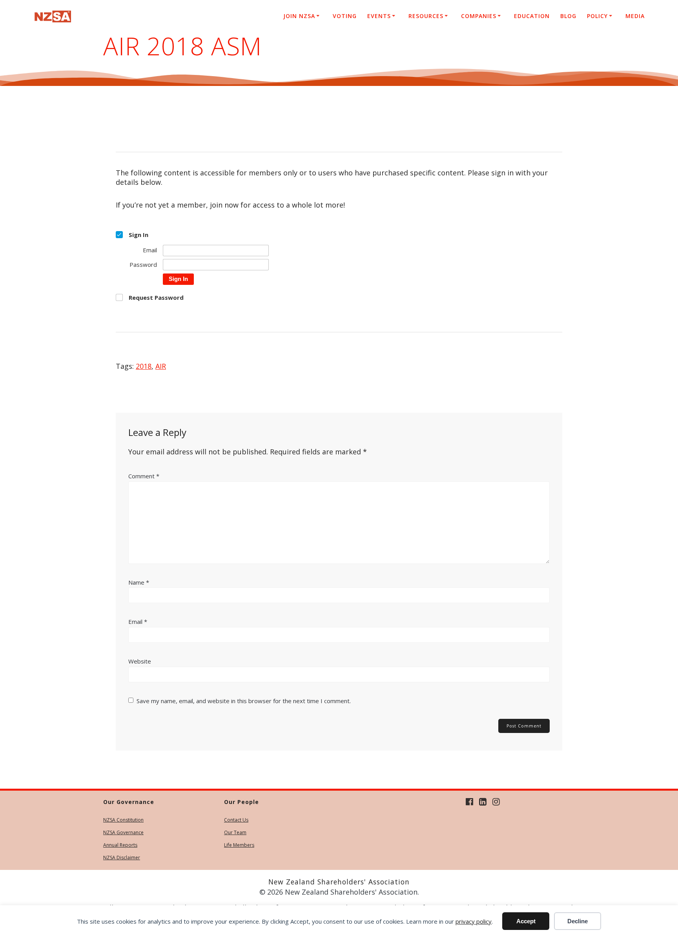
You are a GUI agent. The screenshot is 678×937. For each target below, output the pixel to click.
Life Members (239, 845)
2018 (143, 366)
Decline (577, 921)
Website (139, 661)
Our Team (235, 832)
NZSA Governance (123, 832)
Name (138, 582)
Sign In (178, 278)
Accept (526, 921)
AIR (160, 366)
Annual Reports (120, 845)
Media (635, 16)
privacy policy (474, 921)
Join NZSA (299, 16)
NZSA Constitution (123, 820)
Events (379, 16)
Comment (143, 476)
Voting (345, 16)
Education (532, 16)
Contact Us (236, 820)
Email (137, 621)
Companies (478, 16)
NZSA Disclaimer (121, 857)
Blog (568, 16)
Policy (597, 16)
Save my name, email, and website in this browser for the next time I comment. (244, 701)
